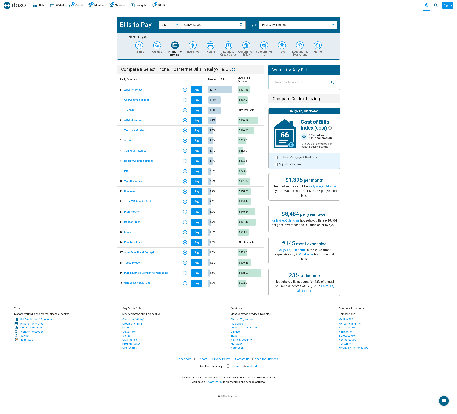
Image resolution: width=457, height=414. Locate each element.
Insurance (237, 323)
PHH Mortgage (131, 343)
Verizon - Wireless (135, 130)
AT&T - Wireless (133, 89)
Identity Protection (32, 331)
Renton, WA (346, 343)
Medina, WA (346, 319)
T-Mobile (129, 110)
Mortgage (237, 343)
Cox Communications (136, 99)
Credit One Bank (132, 323)
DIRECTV (128, 327)
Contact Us (242, 359)
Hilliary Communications (138, 160)
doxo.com (185, 359)
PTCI (127, 171)
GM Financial (130, 339)
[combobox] (170, 25)
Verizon (127, 335)
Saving (24, 335)
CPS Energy (129, 347)
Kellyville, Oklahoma (322, 186)
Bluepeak (129, 191)
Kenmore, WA (347, 339)
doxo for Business (266, 359)
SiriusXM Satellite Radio (138, 201)
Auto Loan (237, 347)
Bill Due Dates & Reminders (37, 319)
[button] (241, 25)
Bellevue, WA (347, 335)
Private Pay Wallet (31, 323)
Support (202, 359)
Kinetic (128, 232)
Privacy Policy (221, 359)
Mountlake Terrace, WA (353, 347)
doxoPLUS (26, 339)
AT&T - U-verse (133, 120)
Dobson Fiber (132, 221)
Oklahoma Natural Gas (137, 283)
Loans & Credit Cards (244, 327)
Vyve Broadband (134, 181)
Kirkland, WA (346, 331)
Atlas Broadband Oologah (139, 252)
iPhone (235, 366)
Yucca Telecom (133, 262)
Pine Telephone (133, 242)
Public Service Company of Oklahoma (146, 272)
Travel (234, 335)
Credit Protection (31, 327)
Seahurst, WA (347, 327)
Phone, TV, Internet (243, 319)
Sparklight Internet (135, 150)
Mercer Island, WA (350, 323)
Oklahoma (306, 254)
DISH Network (132, 211)
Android (252, 366)
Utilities (235, 331)
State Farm (129, 331)
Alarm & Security (241, 339)
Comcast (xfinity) (133, 319)
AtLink (127, 140)
